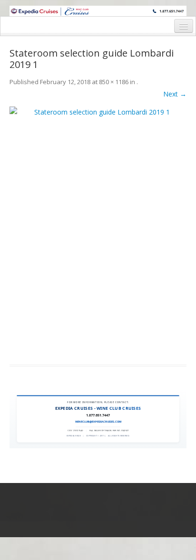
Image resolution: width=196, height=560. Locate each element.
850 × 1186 (113, 81)
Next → (174, 93)
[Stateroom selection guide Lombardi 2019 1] (98, 229)
